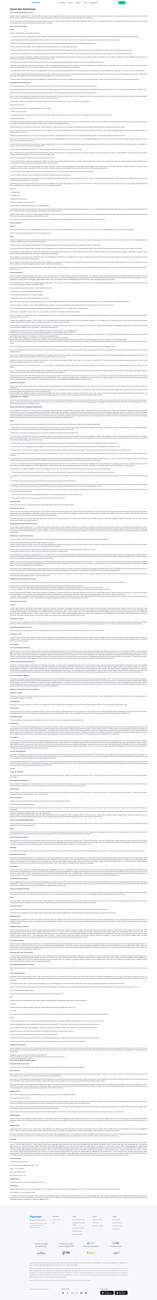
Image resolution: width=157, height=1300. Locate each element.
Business (70, 2)
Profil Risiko (95, 1223)
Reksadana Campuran (78, 1228)
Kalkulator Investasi (97, 1226)
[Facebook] (63, 1293)
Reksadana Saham (77, 1231)
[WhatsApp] (76, 1293)
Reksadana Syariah (77, 1234)
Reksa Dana (62, 2)
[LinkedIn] (81, 1293)
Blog (85, 2)
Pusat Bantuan (116, 1219)
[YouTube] (86, 1293)
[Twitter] (67, 1293)
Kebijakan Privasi (116, 1226)
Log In (122, 2)
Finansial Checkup (97, 1219)
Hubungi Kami (116, 1229)
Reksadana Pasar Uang (78, 1219)
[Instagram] (72, 1293)
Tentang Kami (56, 1219)
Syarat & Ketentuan (117, 1223)
